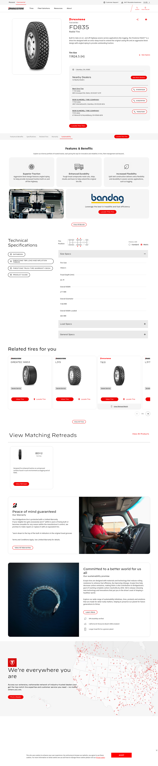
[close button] (156, 750)
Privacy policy (100, 757)
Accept (121, 755)
